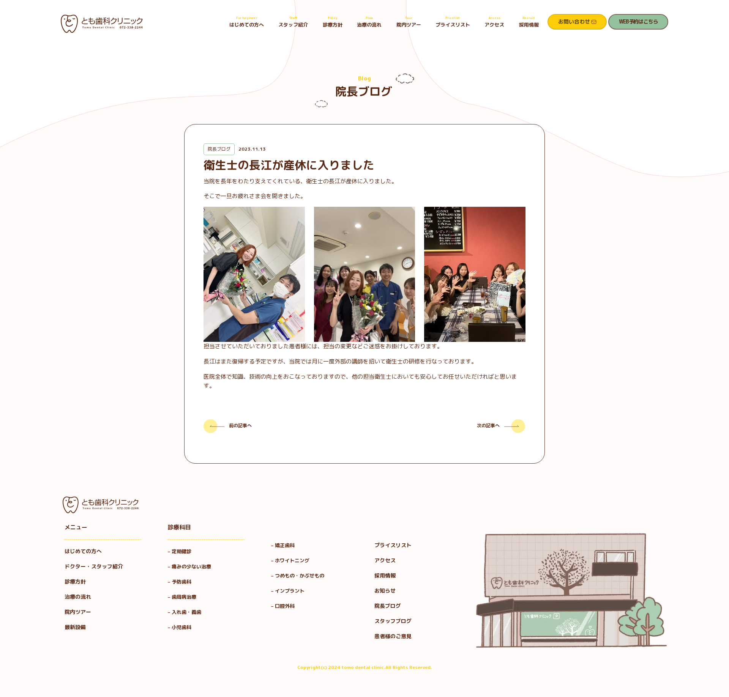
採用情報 (529, 22)
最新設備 (75, 627)
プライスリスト (453, 22)
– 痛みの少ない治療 (189, 566)
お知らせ (385, 590)
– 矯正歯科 (283, 545)
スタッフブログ (393, 621)
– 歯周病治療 (182, 596)
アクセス (494, 22)
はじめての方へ (246, 22)
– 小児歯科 (182, 627)
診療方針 (332, 22)
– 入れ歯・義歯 (184, 612)
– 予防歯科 (182, 581)
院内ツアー (408, 22)
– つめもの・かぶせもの (297, 575)
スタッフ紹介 (293, 22)
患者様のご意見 (393, 636)
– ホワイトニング (290, 560)
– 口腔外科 (283, 606)
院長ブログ (387, 605)
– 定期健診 (179, 551)
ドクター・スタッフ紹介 (94, 566)
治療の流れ (369, 22)
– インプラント (288, 590)
